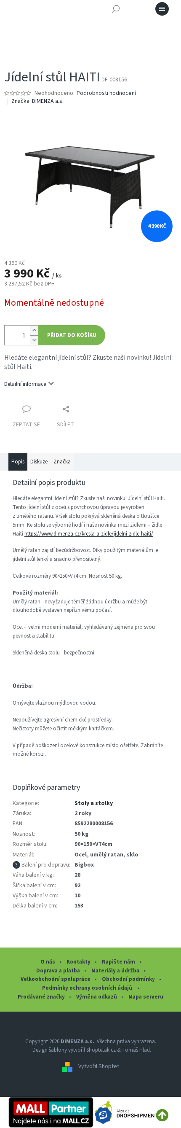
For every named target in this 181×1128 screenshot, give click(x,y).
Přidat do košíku (71, 335)
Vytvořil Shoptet (98, 1066)
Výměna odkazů (96, 997)
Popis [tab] (17, 462)
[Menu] (162, 8)
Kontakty (78, 962)
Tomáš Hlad (136, 1050)
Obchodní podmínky (128, 979)
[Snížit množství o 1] (34, 340)
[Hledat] (115, 8)
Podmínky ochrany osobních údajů (87, 988)
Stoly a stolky (94, 803)
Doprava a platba (58, 971)
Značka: (37, 101)
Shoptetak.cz (101, 1050)
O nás (47, 962)
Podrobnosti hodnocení (106, 93)
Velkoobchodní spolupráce (55, 979)
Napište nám (118, 962)
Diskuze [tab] (39, 462)
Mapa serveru (145, 997)
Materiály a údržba (115, 971)
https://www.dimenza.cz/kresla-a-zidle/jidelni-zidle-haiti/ (88, 534)
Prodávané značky (41, 997)
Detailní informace (25, 384)
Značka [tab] (62, 462)
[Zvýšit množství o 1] (34, 330)
